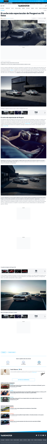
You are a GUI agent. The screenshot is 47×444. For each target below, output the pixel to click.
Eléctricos (28, 8)
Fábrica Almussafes (32, 3)
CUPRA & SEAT (27, 3)
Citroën (6, 3)
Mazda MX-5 (9, 3)
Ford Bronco (19, 3)
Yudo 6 (37, 3)
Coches (12, 8)
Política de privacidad (43, 442)
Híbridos (32, 8)
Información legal (35, 442)
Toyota (23, 3)
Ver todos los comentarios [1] (23, 379)
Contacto (31, 442)
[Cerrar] (45, 20)
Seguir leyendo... (34, 372)
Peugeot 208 (5, 125)
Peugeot (11, 70)
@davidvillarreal (8, 18)
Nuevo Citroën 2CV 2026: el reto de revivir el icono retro (10, 62)
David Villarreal (4, 18)
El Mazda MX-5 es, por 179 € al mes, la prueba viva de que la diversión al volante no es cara (15, 64)
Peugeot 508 (27, 123)
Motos (36, 8)
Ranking (23, 8)
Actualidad (2, 8)
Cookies (39, 442)
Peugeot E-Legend (12, 352)
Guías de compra (18, 8)
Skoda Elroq (14, 3)
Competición (8, 8)
